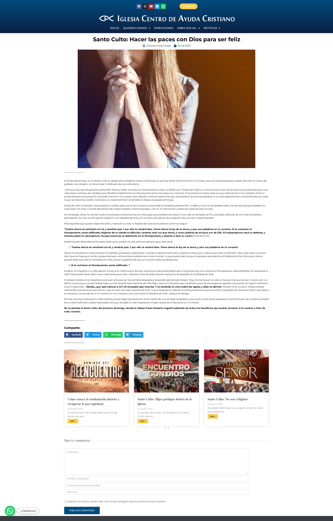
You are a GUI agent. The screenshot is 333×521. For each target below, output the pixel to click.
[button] (73, 335)
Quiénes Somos (135, 28)
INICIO (114, 28)
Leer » (72, 421)
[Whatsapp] (163, 6)
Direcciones (163, 28)
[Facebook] (139, 6)
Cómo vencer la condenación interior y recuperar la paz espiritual (93, 401)
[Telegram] (157, 6)
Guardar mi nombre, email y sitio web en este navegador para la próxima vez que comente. (117, 501)
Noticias (210, 28)
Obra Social (186, 28)
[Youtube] (151, 6)
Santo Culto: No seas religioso (228, 399)
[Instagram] (145, 6)
